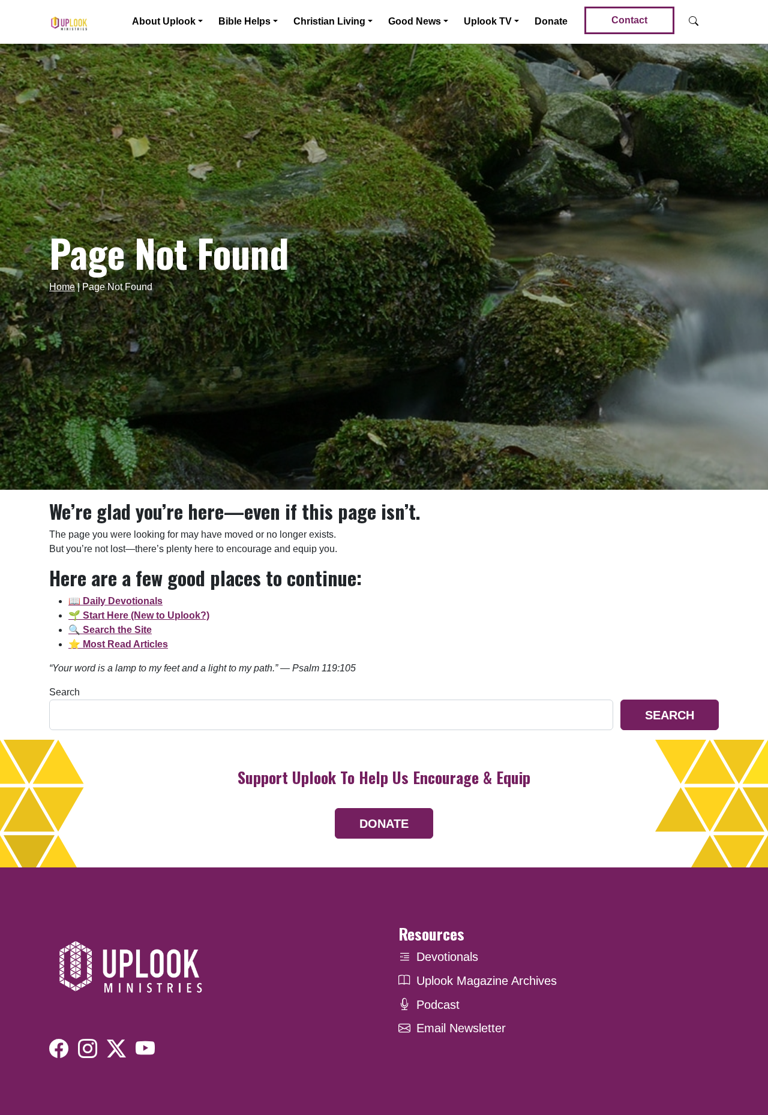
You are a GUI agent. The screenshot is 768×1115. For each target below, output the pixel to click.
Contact (629, 20)
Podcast (438, 1004)
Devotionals (447, 956)
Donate (551, 21)
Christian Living (329, 21)
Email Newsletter (461, 1028)
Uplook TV (488, 21)
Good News (414, 21)
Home (62, 287)
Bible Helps (244, 21)
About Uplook (164, 21)
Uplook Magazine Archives (486, 980)
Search (64, 692)
